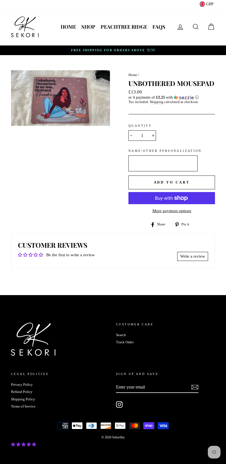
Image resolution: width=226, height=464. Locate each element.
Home (68, 26)
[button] (171, 97)
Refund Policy (22, 392)
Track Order (125, 342)
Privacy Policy (22, 385)
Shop (88, 26)
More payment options (171, 211)
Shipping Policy (23, 399)
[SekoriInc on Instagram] (119, 404)
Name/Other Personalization (165, 150)
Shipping (156, 102)
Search (121, 335)
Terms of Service (23, 406)
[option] (113, 50)
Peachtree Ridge (124, 26)
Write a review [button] (192, 256)
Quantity (140, 125)
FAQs (158, 26)
